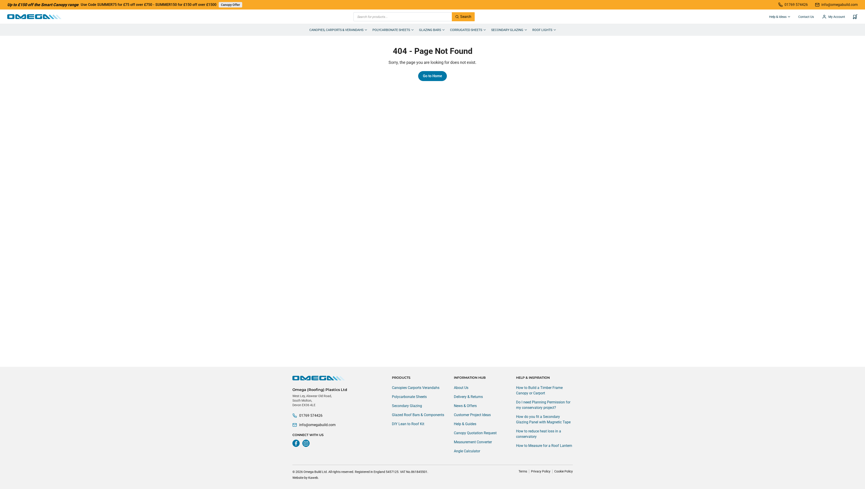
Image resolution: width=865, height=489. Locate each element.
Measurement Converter (473, 442)
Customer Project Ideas (472, 415)
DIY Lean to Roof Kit (408, 424)
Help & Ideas (778, 17)
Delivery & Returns (468, 397)
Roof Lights (542, 30)
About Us (461, 388)
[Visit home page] (319, 378)
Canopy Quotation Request (475, 433)
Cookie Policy (563, 471)
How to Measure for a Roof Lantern (544, 445)
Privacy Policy (540, 471)
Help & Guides (465, 424)
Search (465, 16)
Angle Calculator (467, 451)
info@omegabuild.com (317, 425)
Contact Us (806, 17)
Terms (523, 471)
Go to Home (432, 76)
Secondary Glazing (507, 30)
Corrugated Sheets (466, 30)
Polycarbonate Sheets (391, 30)
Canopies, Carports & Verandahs (336, 30)
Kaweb (313, 477)
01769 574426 (310, 415)
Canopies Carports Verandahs (415, 388)
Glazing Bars (430, 30)
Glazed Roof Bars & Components (418, 415)
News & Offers (465, 406)
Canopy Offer (230, 5)
